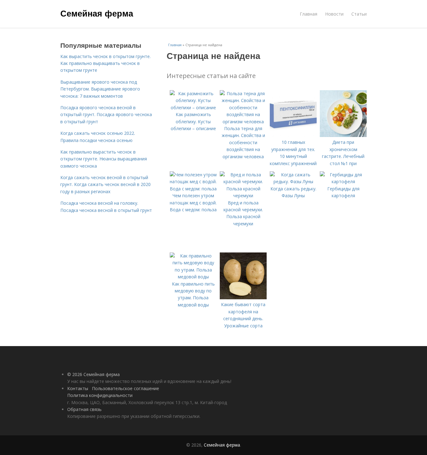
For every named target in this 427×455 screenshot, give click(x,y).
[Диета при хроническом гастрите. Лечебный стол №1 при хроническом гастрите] (343, 135)
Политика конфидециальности (100, 395)
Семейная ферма (96, 13)
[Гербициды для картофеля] (343, 181)
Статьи (359, 14)
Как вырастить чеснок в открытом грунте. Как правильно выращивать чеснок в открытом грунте (105, 63)
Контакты (77, 388)
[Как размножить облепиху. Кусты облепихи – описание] (193, 107)
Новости (334, 14)
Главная (308, 14)
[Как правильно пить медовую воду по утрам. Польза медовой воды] (193, 277)
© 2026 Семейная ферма (93, 374)
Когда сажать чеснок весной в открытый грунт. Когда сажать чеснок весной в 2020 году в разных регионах (105, 184)
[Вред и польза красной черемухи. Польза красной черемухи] (243, 195)
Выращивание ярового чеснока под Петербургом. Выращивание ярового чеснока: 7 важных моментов (100, 89)
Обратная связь (84, 409)
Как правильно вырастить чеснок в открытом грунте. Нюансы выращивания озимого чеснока (103, 159)
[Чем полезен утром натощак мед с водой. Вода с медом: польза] (193, 189)
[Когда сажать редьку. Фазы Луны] (293, 181)
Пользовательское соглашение (125, 388)
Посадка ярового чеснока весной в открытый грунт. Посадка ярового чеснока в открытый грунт (106, 115)
